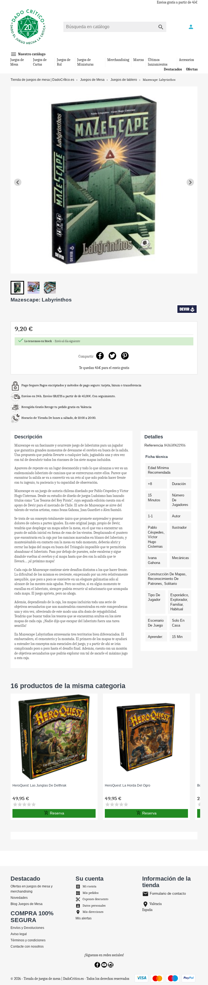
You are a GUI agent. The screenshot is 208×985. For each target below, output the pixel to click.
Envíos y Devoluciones (27, 928)
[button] (17, 287)
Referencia (153, 445)
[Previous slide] (17, 182)
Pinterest (125, 356)
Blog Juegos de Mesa (27, 904)
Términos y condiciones (28, 940)
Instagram (110, 965)
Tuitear (112, 356)
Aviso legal (19, 934)
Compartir (100, 356)
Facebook (97, 965)
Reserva (54, 812)
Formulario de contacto (164, 893)
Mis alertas (84, 918)
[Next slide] (190, 182)
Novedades (19, 898)
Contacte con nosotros (27, 946)
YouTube (104, 965)
